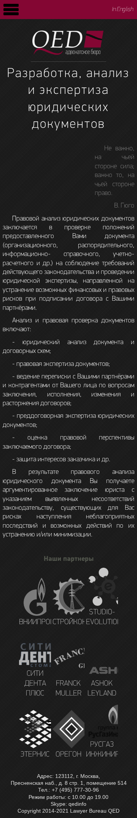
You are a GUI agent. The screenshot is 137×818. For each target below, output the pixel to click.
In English (123, 9)
